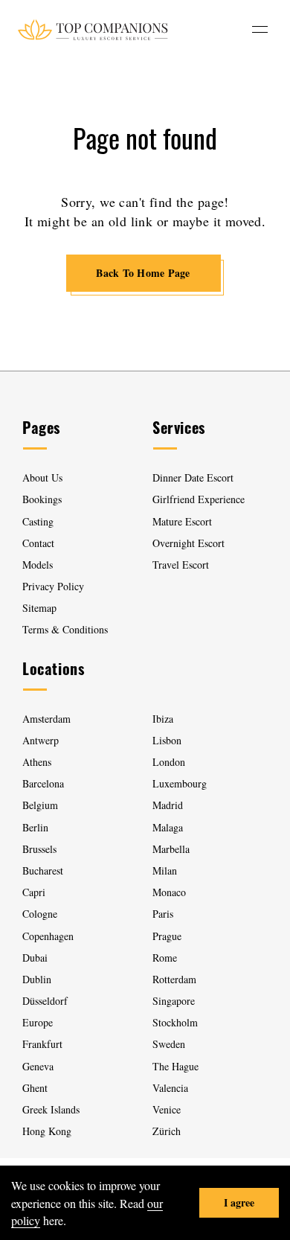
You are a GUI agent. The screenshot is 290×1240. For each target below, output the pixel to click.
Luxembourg (179, 783)
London (168, 762)
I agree (239, 1202)
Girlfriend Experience (198, 499)
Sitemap (39, 608)
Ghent (35, 1088)
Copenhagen (48, 936)
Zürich (166, 1131)
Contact (38, 543)
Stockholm (175, 1022)
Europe (37, 1022)
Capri (33, 892)
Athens (36, 762)
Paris (162, 914)
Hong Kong (46, 1131)
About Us (42, 477)
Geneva (38, 1066)
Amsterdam (46, 719)
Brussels (39, 849)
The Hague (175, 1066)
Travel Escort (180, 564)
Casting (38, 521)
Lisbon (166, 740)
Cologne (39, 914)
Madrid (167, 805)
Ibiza (162, 719)
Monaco (169, 892)
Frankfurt (42, 1044)
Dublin (36, 979)
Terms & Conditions (65, 629)
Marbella (171, 849)
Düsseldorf (45, 1001)
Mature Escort (182, 521)
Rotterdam (174, 979)
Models (37, 564)
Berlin (35, 827)
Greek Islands (52, 1109)
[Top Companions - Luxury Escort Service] (92, 29)
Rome (164, 957)
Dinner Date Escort (192, 477)
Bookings (42, 499)
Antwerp (40, 740)
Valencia (170, 1088)
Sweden (168, 1044)
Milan (164, 870)
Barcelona (43, 783)
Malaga (167, 827)
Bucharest (42, 870)
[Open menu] (260, 29)
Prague (166, 936)
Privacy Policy (53, 586)
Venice (166, 1109)
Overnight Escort (188, 543)
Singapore (173, 1001)
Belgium (40, 805)
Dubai (35, 957)
